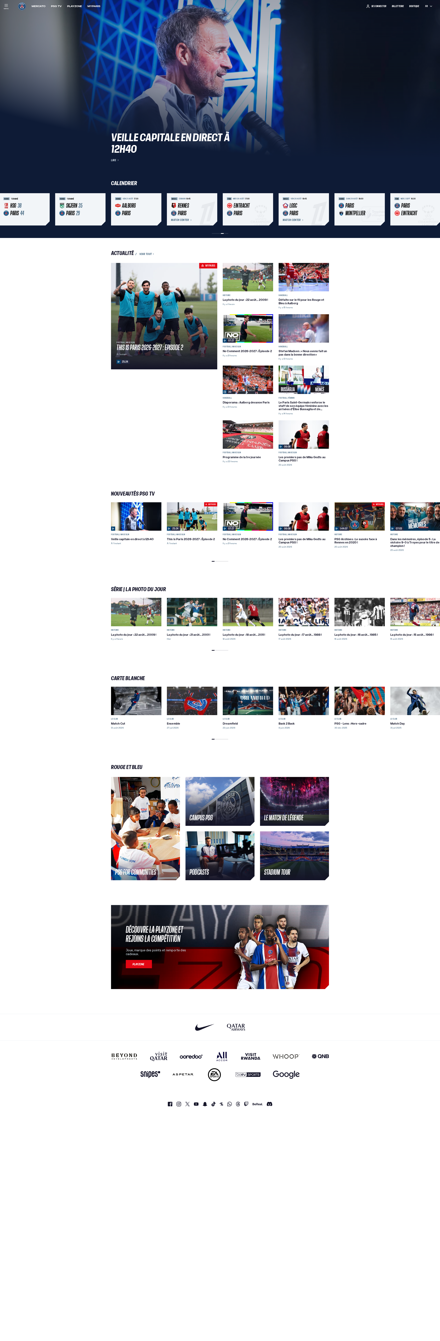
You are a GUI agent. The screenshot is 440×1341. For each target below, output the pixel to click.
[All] (222, 1056)
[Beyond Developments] (124, 1056)
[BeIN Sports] (248, 1074)
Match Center (180, 220)
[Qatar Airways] (236, 1027)
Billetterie (398, 6)
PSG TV (56, 6)
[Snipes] (150, 1074)
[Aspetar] (183, 1074)
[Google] (286, 1074)
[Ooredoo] (191, 1056)
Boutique (414, 6)
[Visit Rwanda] (250, 1056)
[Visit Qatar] (158, 1056)
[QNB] (320, 1056)
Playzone (74, 6)
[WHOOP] (286, 1056)
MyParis (93, 6)
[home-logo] (22, 6)
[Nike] (204, 1027)
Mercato (39, 6)
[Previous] (115, 209)
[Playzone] (139, 964)
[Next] (325, 209)
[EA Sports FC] (214, 1074)
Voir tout (145, 254)
